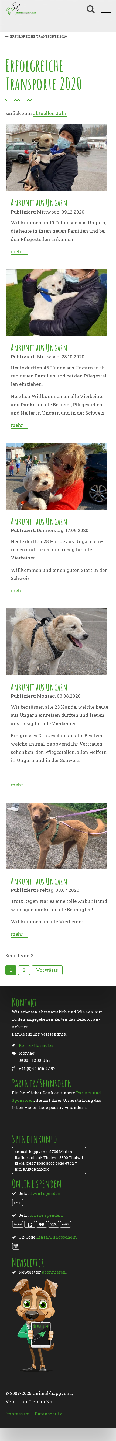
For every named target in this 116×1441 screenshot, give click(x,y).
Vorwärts (47, 970)
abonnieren (54, 1272)
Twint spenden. (46, 1193)
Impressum (17, 1413)
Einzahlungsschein (56, 1237)
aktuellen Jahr (50, 113)
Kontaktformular (36, 1045)
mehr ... (19, 251)
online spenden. (46, 1215)
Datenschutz (48, 1413)
